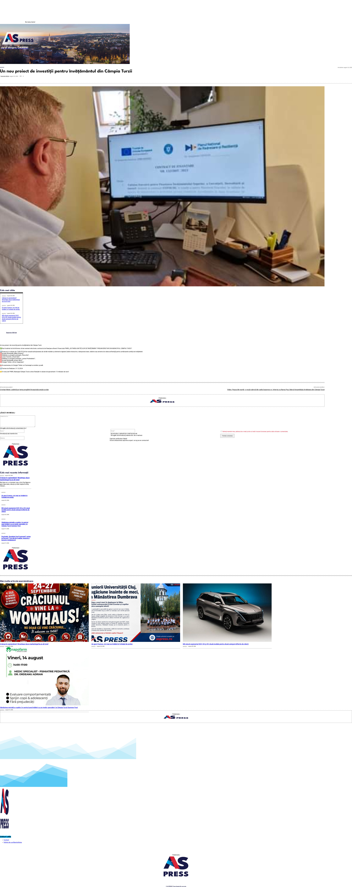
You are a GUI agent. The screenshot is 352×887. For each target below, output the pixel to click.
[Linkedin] (329, 79)
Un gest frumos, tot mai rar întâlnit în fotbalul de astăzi (11, 308)
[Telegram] (336, 79)
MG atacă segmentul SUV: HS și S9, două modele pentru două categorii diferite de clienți (11, 318)
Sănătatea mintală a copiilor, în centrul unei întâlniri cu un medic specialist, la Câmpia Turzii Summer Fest (14, 524)
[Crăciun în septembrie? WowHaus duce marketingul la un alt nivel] (44, 612)
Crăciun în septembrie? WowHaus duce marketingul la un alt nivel (11, 299)
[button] (127, 61)
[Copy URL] (342, 79)
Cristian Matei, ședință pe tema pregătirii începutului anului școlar (24, 390)
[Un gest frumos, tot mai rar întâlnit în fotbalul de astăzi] (135, 612)
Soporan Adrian (5, 76)
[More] (349, 79)
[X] (316, 79)
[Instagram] (344, 22)
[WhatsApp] (322, 79)
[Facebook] (341, 22)
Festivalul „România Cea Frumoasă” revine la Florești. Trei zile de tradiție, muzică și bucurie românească (16, 538)
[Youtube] (348, 22)
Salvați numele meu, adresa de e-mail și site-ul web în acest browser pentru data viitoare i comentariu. (255, 431)
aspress (2, 67)
